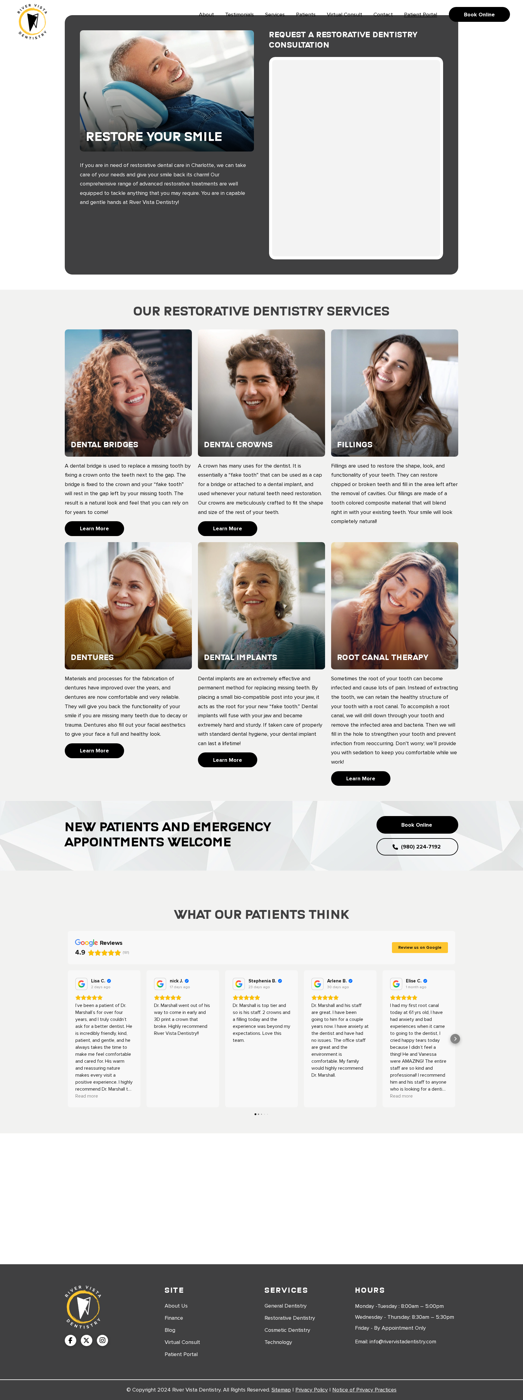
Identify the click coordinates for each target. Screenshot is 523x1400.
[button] (68, 1039)
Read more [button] (86, 1096)
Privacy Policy (311, 1389)
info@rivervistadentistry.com (403, 1341)
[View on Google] (81, 984)
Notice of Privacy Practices (364, 1389)
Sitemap (281, 1389)
